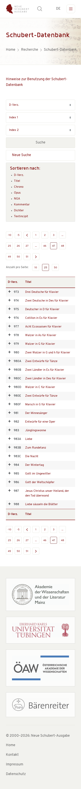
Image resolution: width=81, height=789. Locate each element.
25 (9, 246)
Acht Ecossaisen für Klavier (43, 326)
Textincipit (21, 216)
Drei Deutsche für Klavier (42, 292)
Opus (17, 192)
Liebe (28, 439)
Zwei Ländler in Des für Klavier (45, 378)
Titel (17, 181)
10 (35, 267)
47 (53, 246)
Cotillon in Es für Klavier (41, 318)
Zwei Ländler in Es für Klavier (44, 370)
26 (18, 246)
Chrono (18, 187)
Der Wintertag (34, 465)
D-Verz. (19, 175)
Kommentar (22, 204)
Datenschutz (16, 774)
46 (44, 246)
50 (18, 257)
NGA (17, 198)
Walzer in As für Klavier (40, 335)
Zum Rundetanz (35, 447)
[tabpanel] (40, 41)
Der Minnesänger (36, 413)
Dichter (19, 210)
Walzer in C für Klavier (40, 387)
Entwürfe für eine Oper (40, 421)
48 (62, 246)
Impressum (14, 764)
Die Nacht (31, 456)
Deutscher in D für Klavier (42, 309)
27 (27, 246)
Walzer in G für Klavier (40, 344)
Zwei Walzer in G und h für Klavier (47, 352)
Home (10, 745)
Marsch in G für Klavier (40, 404)
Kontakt (12, 755)
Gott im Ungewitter (38, 473)
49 (9, 257)
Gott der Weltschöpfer (39, 482)
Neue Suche (21, 155)
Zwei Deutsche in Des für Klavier (46, 300)
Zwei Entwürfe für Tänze (41, 361)
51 (27, 257)
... (62, 235)
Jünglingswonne (35, 430)
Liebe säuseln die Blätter (41, 504)
